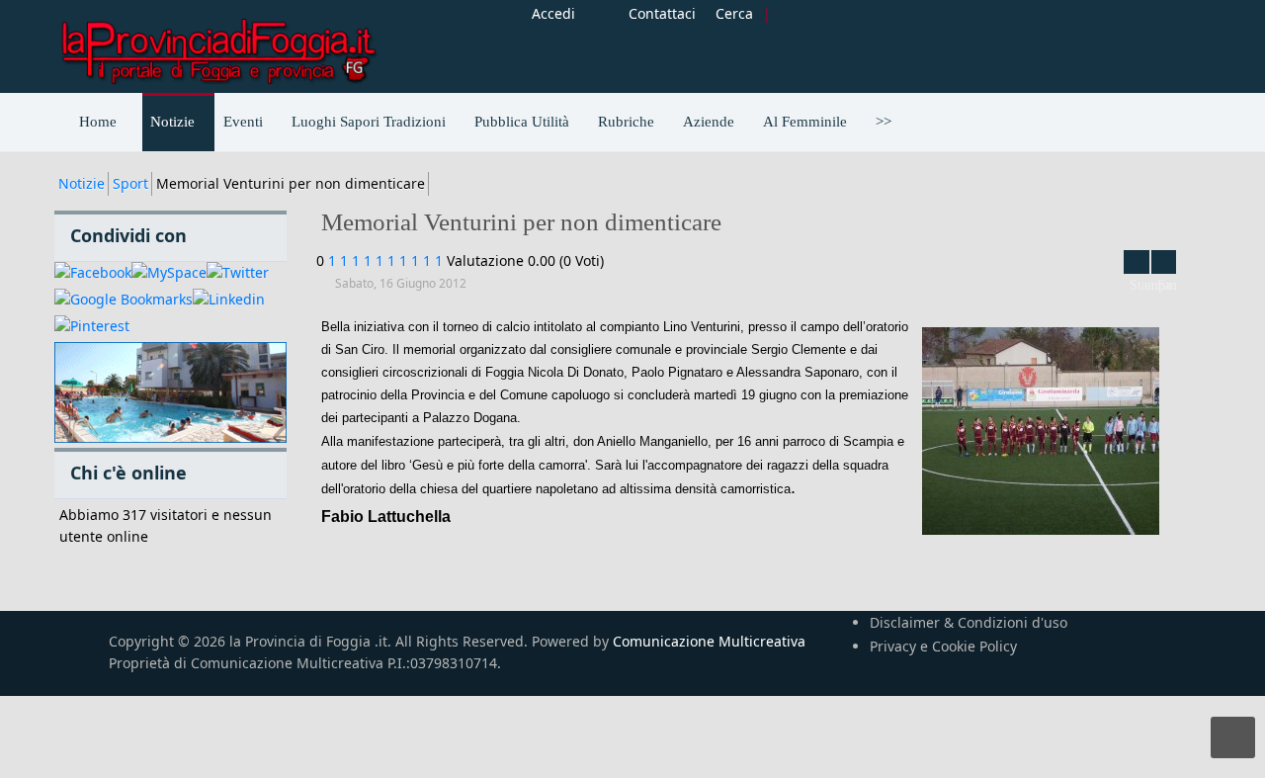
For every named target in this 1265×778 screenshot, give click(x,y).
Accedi (553, 13)
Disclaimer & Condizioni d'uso (968, 622)
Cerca (734, 13)
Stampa (1136, 262)
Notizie (81, 183)
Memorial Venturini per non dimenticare (521, 222)
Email (1164, 262)
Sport (130, 183)
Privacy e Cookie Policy (943, 646)
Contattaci (662, 13)
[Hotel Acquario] (170, 393)
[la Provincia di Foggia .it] (217, 44)
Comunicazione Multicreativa (709, 641)
